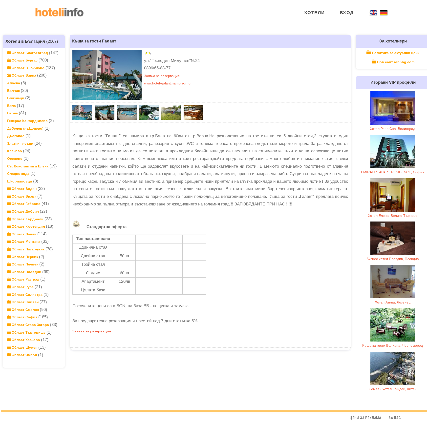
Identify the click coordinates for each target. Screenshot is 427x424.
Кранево (15, 151)
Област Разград (25, 279)
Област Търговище (28, 332)
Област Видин (24, 189)
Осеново (15, 159)
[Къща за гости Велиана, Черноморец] (392, 325)
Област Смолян (25, 310)
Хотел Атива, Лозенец (392, 302)
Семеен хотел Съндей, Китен (393, 389)
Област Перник (25, 257)
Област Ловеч (24, 234)
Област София (24, 317)
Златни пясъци (20, 143)
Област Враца (24, 196)
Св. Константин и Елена (28, 166)
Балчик (14, 91)
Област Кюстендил (28, 226)
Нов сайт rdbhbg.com (395, 62)
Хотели (314, 12)
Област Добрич (25, 211)
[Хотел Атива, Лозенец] (392, 281)
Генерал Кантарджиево (28, 121)
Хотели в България (25, 41)
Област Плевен (25, 264)
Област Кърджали (27, 219)
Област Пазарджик (28, 249)
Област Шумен (24, 347)
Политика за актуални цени (396, 53)
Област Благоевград (30, 53)
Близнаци (16, 98)
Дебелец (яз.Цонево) (25, 128)
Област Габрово (26, 204)
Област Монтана (26, 241)
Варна (13, 113)
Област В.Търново (28, 68)
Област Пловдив (26, 272)
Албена (14, 83)
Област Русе (23, 287)
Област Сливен (25, 302)
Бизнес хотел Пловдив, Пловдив (392, 259)
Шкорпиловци (20, 181)
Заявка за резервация (162, 76)
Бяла (12, 106)
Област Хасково (26, 340)
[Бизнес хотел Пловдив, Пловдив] (392, 238)
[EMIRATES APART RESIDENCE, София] (392, 151)
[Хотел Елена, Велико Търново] (392, 195)
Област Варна (24, 75)
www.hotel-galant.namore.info (167, 83)
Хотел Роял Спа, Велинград (392, 129)
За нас (395, 418)
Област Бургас (25, 60)
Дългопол (16, 136)
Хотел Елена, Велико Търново (392, 216)
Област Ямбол (24, 355)
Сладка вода (18, 174)
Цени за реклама (365, 418)
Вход (347, 12)
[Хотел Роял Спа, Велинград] (392, 108)
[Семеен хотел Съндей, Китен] (392, 368)
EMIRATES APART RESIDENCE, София (392, 172)
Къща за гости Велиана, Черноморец (392, 345)
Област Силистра (27, 295)
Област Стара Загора (30, 325)
